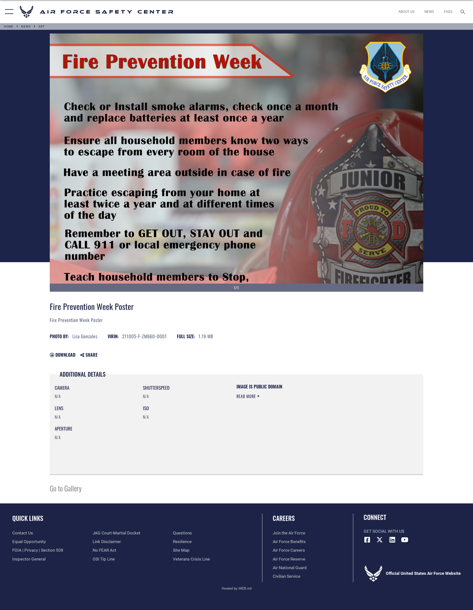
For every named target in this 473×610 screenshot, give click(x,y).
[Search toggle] (463, 11)
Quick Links (27, 518)
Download (64, 355)
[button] (8, 11)
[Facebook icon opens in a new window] (367, 539)
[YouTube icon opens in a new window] (404, 539)
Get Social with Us (384, 531)
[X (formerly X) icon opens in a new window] (379, 539)
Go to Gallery (66, 488)
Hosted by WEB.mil (237, 588)
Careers (284, 518)
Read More (246, 396)
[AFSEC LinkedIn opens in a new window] (392, 539)
